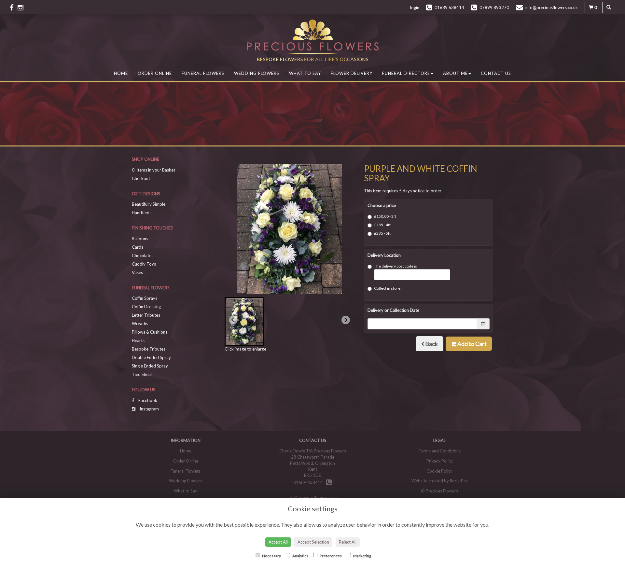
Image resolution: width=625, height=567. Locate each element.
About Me (455, 73)
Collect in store (387, 288)
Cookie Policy (439, 471)
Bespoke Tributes (148, 349)
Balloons (140, 238)
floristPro (459, 480)
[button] (244, 321)
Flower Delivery (351, 73)
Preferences (330, 555)
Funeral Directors (406, 73)
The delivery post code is (395, 266)
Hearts (138, 340)
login (414, 7)
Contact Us (496, 73)
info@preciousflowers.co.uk (312, 497)
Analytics (300, 555)
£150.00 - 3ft (385, 216)
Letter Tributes (146, 315)
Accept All (278, 542)
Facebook (147, 400)
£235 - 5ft (382, 233)
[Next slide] (345, 320)
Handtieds (141, 212)
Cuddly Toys (144, 264)
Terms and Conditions (440, 450)
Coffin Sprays (144, 298)
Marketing (362, 555)
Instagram (149, 408)
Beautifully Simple (148, 204)
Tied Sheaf (142, 374)
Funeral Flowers (203, 73)
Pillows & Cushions (149, 332)
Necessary (271, 555)
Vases (137, 272)
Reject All (347, 542)
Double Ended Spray (151, 357)
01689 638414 (309, 482)
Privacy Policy (439, 460)
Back (431, 343)
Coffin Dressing (146, 306)
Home (121, 73)
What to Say (305, 73)
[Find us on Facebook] (14, 7)
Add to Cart (471, 343)
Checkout (141, 178)
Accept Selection (313, 542)
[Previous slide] (233, 320)
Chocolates (142, 255)
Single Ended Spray (150, 365)
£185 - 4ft (382, 224)
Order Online (155, 73)
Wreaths (140, 323)
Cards (137, 247)
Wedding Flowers (256, 73)
